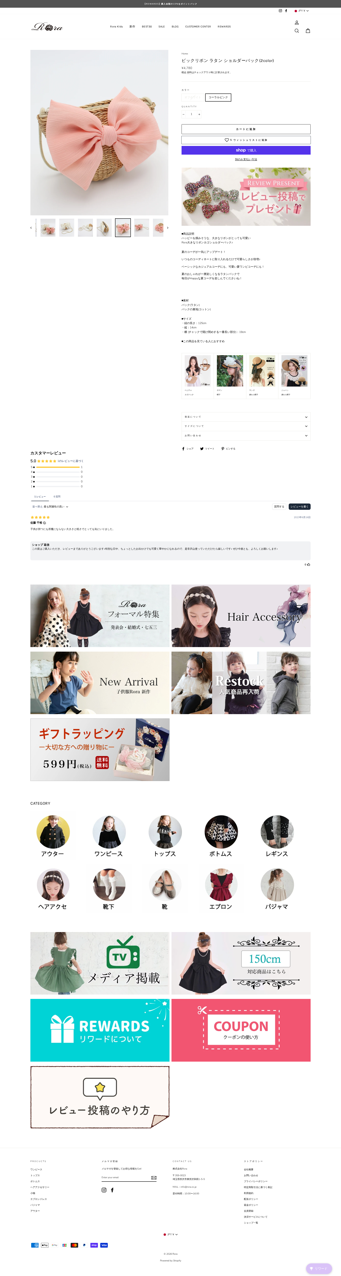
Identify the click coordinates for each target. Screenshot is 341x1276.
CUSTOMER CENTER (198, 26)
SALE (161, 26)
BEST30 (147, 26)
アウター (35, 1210)
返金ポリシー (251, 1205)
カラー (186, 90)
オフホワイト (193, 97)
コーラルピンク (218, 97)
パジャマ (35, 1205)
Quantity (189, 106)
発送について (193, 416)
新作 (132, 26)
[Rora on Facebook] (112, 1190)
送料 (189, 72)
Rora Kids (116, 26)
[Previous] (32, 227)
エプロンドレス (38, 1199)
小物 (32, 1193)
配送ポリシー (251, 1199)
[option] (170, 4)
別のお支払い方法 (246, 159)
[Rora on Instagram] (104, 1190)
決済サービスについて (256, 1216)
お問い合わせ (193, 435)
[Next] (165, 227)
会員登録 (248, 1210)
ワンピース (36, 1169)
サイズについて (194, 426)
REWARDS (224, 26)
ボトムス (35, 1181)
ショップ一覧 (251, 1222)
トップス (35, 1175)
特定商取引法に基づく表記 (258, 1187)
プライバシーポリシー (256, 1181)
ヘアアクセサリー (39, 1187)
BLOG (175, 26)
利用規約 (248, 1193)
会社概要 (248, 1169)
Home (185, 53)
